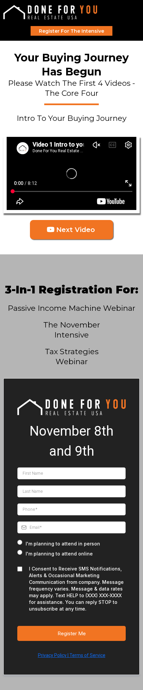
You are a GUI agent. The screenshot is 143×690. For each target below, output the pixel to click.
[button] (138, 12)
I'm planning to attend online (59, 553)
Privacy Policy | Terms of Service (71, 655)
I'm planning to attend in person (63, 543)
